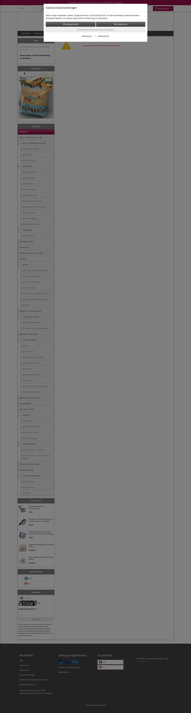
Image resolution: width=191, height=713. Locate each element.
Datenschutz (103, 36)
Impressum (87, 36)
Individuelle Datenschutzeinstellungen (95, 29)
